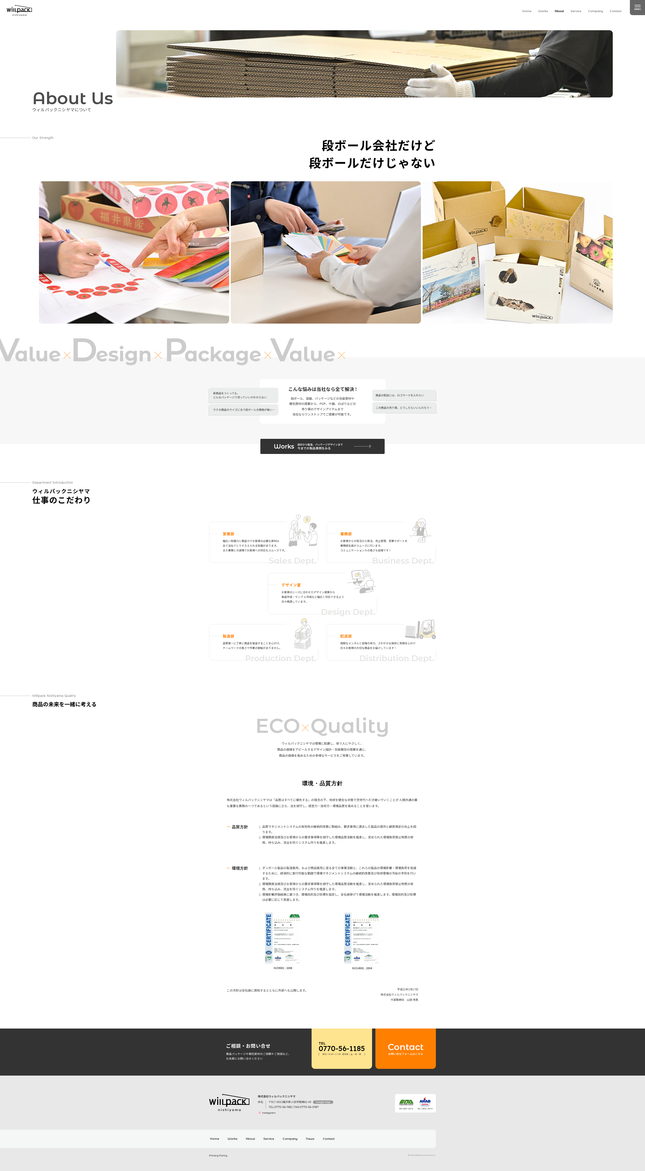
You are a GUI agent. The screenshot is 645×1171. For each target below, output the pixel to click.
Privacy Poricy (218, 1155)
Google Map (323, 1102)
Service (576, 11)
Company (595, 11)
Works (543, 11)
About (559, 11)
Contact (615, 11)
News (310, 1138)
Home (526, 11)
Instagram (268, 1112)
